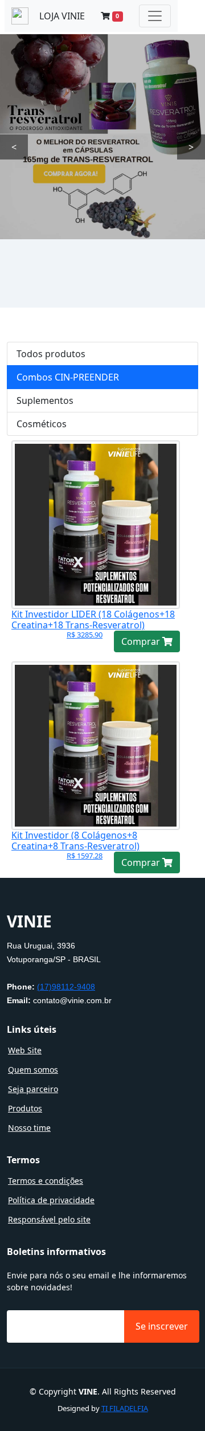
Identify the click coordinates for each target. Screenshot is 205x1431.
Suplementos (45, 400)
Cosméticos (42, 424)
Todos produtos (51, 353)
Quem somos (33, 1070)
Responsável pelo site (49, 1220)
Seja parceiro (33, 1089)
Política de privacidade (51, 1200)
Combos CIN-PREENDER (68, 377)
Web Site (25, 1050)
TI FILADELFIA (124, 1408)
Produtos (25, 1109)
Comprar (141, 641)
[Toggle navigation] (155, 16)
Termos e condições (45, 1181)
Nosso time (29, 1128)
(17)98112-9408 (66, 986)
